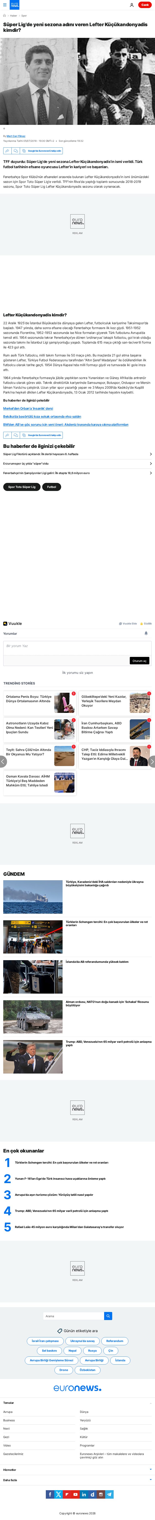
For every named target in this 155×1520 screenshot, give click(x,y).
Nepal (72, 1350)
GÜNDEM (13, 874)
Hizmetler (9, 1469)
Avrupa (8, 1411)
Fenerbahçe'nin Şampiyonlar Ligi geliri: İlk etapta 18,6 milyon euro (46, 473)
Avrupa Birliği (94, 1360)
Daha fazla (10, 1480)
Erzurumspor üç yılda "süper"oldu (26, 463)
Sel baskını (49, 1350)
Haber (13, 15)
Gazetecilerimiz (13, 1454)
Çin (110, 1350)
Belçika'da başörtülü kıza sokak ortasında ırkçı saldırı (42, 416)
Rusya (92, 1350)
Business (9, 1420)
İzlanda (120, 1360)
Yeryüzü (85, 1420)
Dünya (84, 1411)
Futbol (51, 487)
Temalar (8, 1402)
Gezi (6, 1437)
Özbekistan (87, 1370)
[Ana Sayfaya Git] (14, 5)
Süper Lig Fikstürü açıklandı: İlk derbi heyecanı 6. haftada (40, 454)
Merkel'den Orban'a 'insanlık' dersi (28, 408)
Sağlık (84, 1428)
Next (6, 1428)
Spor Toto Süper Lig (22, 487)
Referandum (114, 1341)
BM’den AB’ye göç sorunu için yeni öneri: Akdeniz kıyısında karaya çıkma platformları (65, 424)
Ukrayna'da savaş (82, 1341)
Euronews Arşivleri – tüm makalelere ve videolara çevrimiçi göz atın (112, 1455)
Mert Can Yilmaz (16, 136)
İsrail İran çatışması (45, 1341)
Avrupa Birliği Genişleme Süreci (51, 1360)
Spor (24, 15)
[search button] (108, 1316)
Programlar (87, 1445)
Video (7, 1445)
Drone (64, 1370)
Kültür (84, 1437)
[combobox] (77, 1316)
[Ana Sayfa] (4, 15)
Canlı (145, 4)
